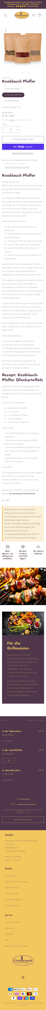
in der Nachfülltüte (13, 94)
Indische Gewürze (12, 905)
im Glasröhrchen (13, 101)
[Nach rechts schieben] (29, 73)
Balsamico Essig (11, 893)
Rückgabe (9, 934)
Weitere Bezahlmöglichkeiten (23, 153)
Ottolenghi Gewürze (13, 899)
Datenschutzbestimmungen (16, 946)
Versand (11, 120)
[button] (5, 15)
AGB (7, 940)
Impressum (10, 928)
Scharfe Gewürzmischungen (16, 881)
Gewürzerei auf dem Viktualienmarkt (21, 1003)
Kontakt (9, 834)
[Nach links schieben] (17, 73)
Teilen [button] (7, 500)
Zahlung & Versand (13, 922)
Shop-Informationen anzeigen (17, 167)
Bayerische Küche (12, 887)
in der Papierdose (14, 89)
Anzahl (4, 124)
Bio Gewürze (10, 875)
